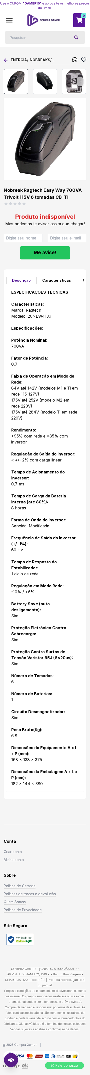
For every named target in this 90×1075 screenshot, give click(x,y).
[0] (79, 20)
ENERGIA (19, 60)
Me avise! (45, 252)
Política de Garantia (20, 886)
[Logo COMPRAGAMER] (43, 20)
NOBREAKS (40, 60)
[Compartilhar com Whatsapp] (74, 59)
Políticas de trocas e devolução (30, 894)
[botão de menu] (9, 20)
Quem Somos (15, 902)
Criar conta (13, 852)
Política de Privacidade (23, 910)
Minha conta (14, 860)
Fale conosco (67, 1065)
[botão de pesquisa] (76, 37)
